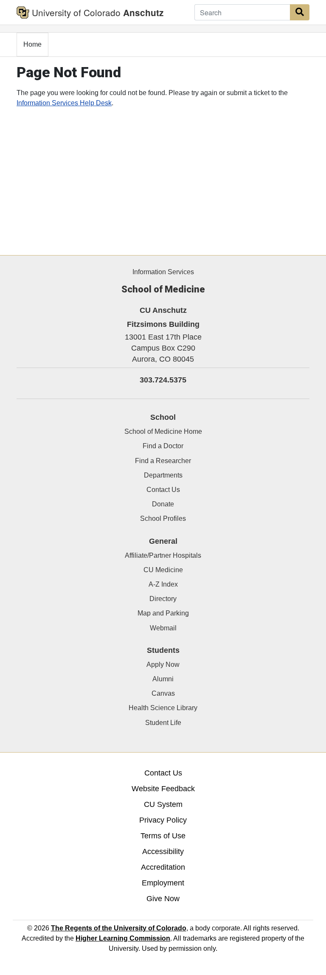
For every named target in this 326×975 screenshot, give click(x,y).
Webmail (163, 628)
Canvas (163, 693)
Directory (163, 598)
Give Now (163, 898)
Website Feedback (163, 788)
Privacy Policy (163, 820)
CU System (163, 804)
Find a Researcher (163, 460)
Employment (163, 883)
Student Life (163, 722)
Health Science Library (163, 707)
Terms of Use (163, 836)
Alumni (163, 679)
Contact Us (163, 489)
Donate (163, 504)
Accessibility (163, 851)
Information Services (163, 271)
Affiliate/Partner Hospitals (163, 555)
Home (32, 44)
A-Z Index (163, 584)
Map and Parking (163, 613)
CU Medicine (163, 569)
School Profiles (163, 518)
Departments (163, 475)
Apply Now (163, 664)
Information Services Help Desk (64, 103)
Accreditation (163, 867)
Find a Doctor (163, 446)
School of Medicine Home (163, 431)
